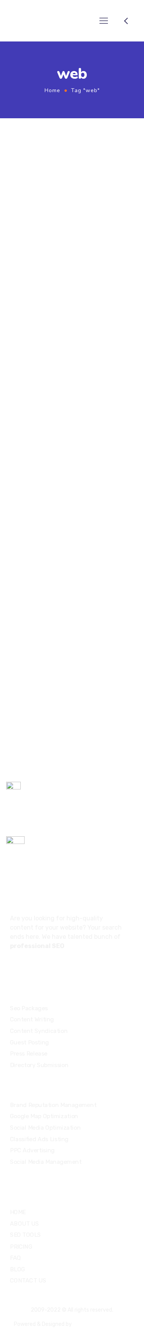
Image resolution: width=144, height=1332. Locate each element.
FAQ (15, 1257)
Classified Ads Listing (39, 1139)
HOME (18, 1212)
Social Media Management (45, 1161)
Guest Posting (29, 1042)
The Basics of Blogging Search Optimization (64, 619)
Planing (85, 605)
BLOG (17, 1269)
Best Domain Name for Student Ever (65, 363)
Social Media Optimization (45, 1127)
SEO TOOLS (25, 1234)
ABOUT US (24, 1223)
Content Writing (32, 1019)
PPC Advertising (32, 1150)
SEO (96, 166)
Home (52, 90)
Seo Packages (29, 1008)
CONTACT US (28, 1280)
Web (112, 166)
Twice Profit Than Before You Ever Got (70, 180)
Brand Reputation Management (53, 1105)
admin (79, 166)
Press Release (29, 1053)
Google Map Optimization (44, 1116)
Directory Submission (39, 1065)
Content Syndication (39, 1031)
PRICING (21, 1246)
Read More (37, 286)
